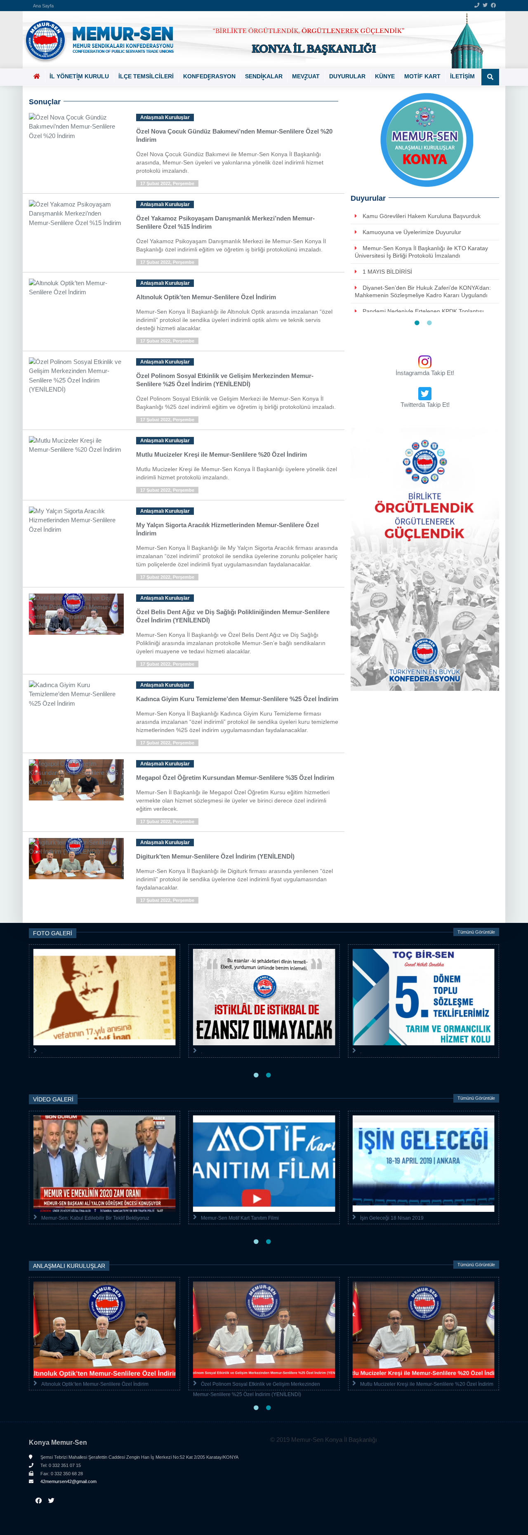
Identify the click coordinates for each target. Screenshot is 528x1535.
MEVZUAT (306, 76)
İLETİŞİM (462, 76)
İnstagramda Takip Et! (425, 372)
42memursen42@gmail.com (68, 1481)
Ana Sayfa (43, 5)
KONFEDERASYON (209, 76)
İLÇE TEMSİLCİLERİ (146, 76)
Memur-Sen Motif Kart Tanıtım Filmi (240, 1218)
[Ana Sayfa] (261, 40)
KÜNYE (385, 76)
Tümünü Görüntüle (476, 931)
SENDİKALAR (264, 76)
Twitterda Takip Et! (425, 404)
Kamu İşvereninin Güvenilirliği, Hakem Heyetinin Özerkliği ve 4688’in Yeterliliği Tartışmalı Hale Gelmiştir (421, 286)
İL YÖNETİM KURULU (79, 76)
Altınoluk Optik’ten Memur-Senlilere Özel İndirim (94, 1384)
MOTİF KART (422, 76)
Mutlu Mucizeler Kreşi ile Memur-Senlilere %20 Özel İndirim (426, 1384)
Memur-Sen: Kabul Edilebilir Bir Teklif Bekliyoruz (95, 1218)
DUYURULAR (347, 76)
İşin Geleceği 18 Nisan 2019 (392, 1218)
